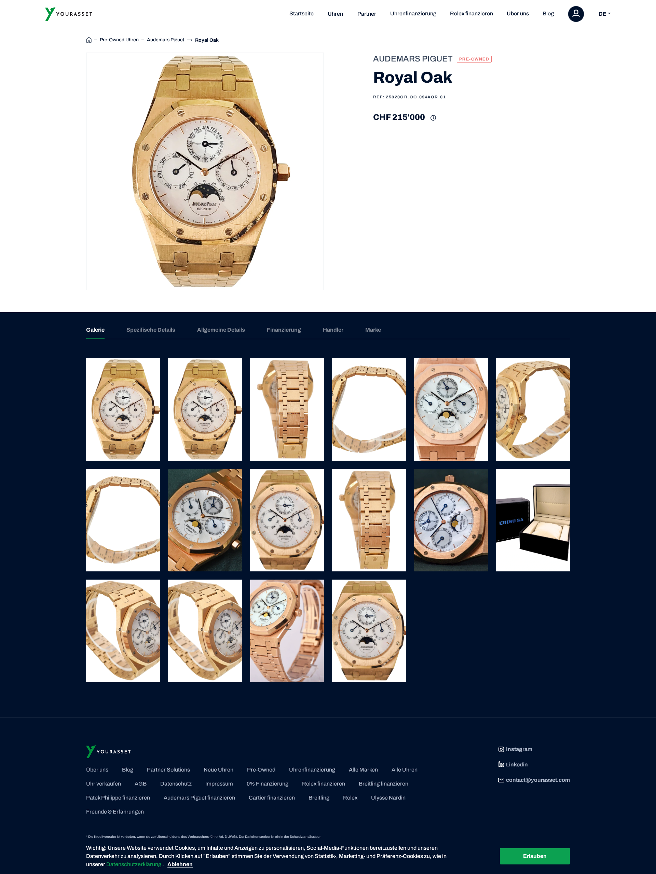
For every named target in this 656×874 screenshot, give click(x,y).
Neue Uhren (218, 770)
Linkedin (517, 764)
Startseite (301, 13)
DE (602, 14)
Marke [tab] (373, 330)
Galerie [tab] (95, 330)
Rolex (350, 798)
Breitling (319, 798)
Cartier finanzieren (272, 798)
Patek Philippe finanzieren (118, 798)
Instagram (519, 749)
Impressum (219, 784)
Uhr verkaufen (103, 784)
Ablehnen (180, 864)
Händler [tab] (333, 330)
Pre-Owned (261, 770)
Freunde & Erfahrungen (115, 812)
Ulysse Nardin (388, 798)
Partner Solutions (168, 770)
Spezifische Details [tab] (150, 330)
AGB (141, 784)
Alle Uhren (405, 770)
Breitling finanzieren (383, 784)
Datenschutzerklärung (134, 864)
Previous (78, 171)
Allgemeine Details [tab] (221, 330)
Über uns (518, 13)
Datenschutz (176, 784)
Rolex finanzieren (471, 13)
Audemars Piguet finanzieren (199, 798)
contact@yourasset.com (538, 780)
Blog (548, 13)
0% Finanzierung (267, 784)
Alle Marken (363, 770)
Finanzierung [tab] (284, 330)
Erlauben (535, 856)
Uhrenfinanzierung (413, 13)
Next (332, 171)
